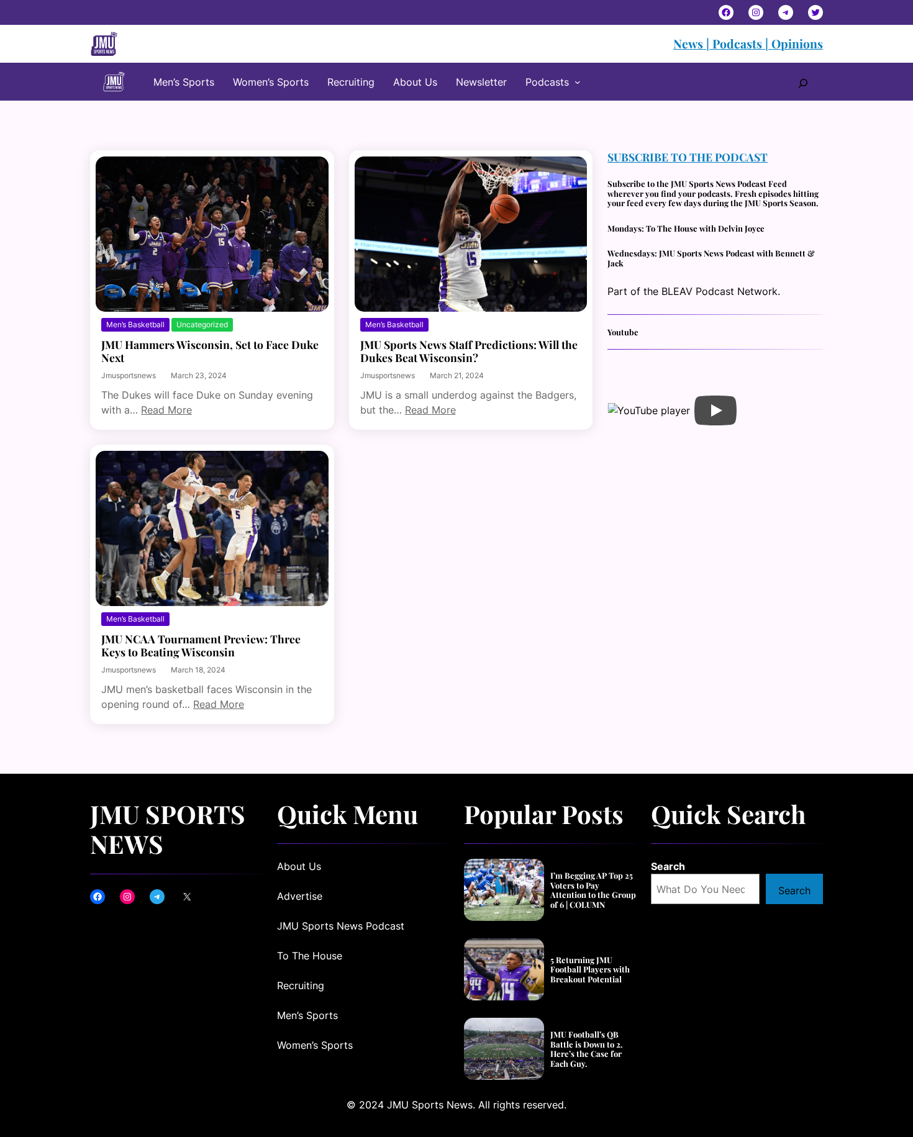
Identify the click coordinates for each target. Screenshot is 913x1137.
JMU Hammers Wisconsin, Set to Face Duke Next (210, 351)
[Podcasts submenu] (578, 82)
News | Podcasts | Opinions (748, 43)
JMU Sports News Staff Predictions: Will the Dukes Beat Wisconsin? (469, 351)
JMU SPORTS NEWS (167, 828)
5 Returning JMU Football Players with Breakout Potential (590, 969)
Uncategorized (202, 324)
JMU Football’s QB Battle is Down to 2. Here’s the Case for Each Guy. (586, 1049)
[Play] (715, 410)
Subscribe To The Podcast (687, 157)
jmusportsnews (128, 375)
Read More (166, 410)
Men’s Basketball (135, 324)
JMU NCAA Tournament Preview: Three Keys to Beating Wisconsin (201, 645)
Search (668, 866)
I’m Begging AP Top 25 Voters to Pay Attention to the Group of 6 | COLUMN (593, 890)
